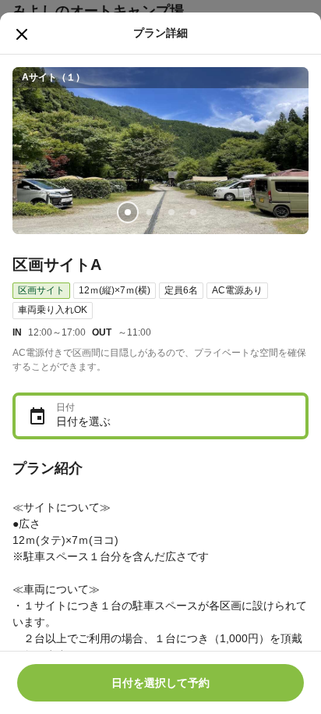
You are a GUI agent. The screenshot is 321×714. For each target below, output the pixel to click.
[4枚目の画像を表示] (193, 212)
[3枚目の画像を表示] (171, 212)
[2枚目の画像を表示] (149, 212)
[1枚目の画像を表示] (127, 212)
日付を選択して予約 (160, 683)
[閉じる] (21, 34)
